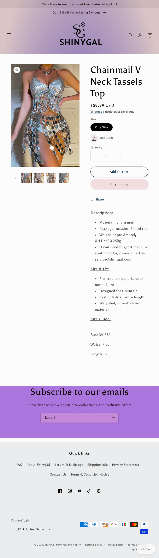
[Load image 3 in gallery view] (51, 178)
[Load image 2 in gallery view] (39, 178)
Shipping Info (97, 465)
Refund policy (93, 544)
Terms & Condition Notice (90, 474)
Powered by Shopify (68, 544)
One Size (101, 127)
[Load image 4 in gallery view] (64, 178)
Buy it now (119, 184)
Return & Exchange (68, 465)
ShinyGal (50, 544)
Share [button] (99, 199)
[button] (9, 35)
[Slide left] (15, 177)
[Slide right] (75, 177)
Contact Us (58, 474)
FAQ (20, 465)
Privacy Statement (125, 465)
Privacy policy (115, 544)
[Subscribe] (113, 418)
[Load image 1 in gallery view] (26, 178)
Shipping (96, 111)
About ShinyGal (38, 465)
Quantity (96, 147)
